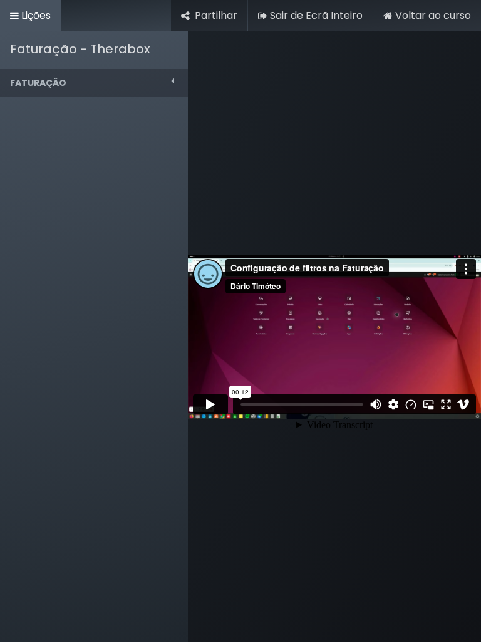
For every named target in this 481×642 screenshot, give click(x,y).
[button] (94, 83)
